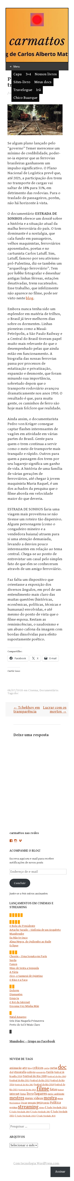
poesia (46, 1103)
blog (29, 298)
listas (23, 1093)
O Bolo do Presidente (22, 926)
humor (61, 1089)
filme (43, 1088)
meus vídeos (34, 1098)
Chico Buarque (25, 98)
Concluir (20, 883)
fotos (53, 1089)
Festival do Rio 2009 (35, 1076)
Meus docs (43, 82)
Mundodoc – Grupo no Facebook (32, 1041)
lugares (40, 1093)
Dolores (14, 990)
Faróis (50, 1072)
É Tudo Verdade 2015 (19, 1111)
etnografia (20, 1072)
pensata (32, 1102)
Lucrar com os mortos (55, 709)
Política (55, 1103)
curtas (53, 1068)
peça (40, 1103)
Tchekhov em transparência (26, 709)
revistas (13, 1107)
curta (46, 1068)
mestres (16, 1097)
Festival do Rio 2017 (24, 1084)
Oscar (24, 1102)
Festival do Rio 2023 (27, 1090)
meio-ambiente (56, 1093)
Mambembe (16, 933)
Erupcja (14, 998)
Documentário (48, 690)
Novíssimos (14, 1103)
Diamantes (15, 994)
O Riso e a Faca (18, 980)
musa (60, 1098)
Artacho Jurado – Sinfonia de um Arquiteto (35, 930)
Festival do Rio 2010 (56, 1076)
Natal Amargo (17, 1017)
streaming (28, 1107)
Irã (38, 90)
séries (41, 1107)
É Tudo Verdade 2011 (56, 1107)
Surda (12, 960)
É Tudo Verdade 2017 (40, 1111)
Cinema (33, 690)
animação (15, 1068)
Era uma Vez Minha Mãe (24, 1006)
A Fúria (13, 972)
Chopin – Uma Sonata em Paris (28, 956)
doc (16, 693)
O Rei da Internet (19, 1002)
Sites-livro (21, 82)
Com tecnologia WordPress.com (36, 1163)
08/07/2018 (15, 690)
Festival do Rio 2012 (40, 1080)
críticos (37, 1068)
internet (14, 1093)
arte (24, 1068)
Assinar (60, 1172)
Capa (17, 74)
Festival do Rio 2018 (44, 1084)
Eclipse (13, 945)
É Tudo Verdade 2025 (46, 1116)
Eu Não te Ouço (18, 937)
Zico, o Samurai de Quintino (26, 976)
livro (30, 1094)
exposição (41, 1072)
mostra (50, 1098)
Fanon (13, 964)
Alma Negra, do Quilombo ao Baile (30, 941)
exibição (31, 1072)
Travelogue (22, 90)
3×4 (28, 74)
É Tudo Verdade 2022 (25, 1116)
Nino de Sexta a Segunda (24, 968)
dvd (11, 1072)
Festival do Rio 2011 (19, 1080)
